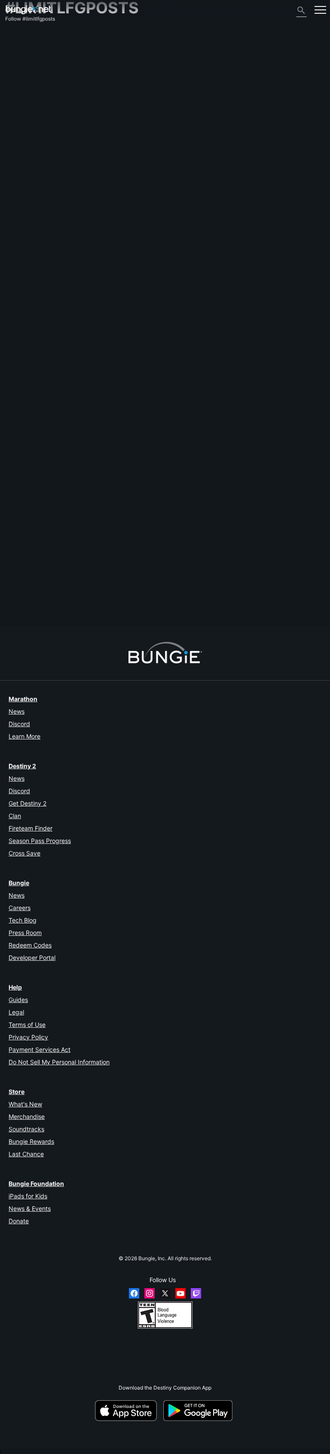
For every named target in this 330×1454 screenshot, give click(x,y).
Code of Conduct (28, 192)
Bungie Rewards (31, 1141)
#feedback (143, 573)
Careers (20, 907)
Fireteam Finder (30, 828)
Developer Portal (32, 957)
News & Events (30, 1208)
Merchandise (27, 1116)
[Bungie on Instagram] (149, 1293)
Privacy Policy (28, 1037)
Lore (14, 61)
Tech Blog (23, 920)
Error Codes (23, 80)
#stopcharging (208, 573)
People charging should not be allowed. (52, 573)
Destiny (28, 9)
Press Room (25, 932)
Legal (16, 1012)
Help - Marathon (29, 177)
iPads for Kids (28, 1196)
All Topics (21, 35)
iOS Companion (28, 119)
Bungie (19, 882)
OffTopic (19, 171)
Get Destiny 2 (27, 803)
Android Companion (33, 125)
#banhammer (173, 573)
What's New (25, 1104)
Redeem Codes (30, 945)
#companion (114, 573)
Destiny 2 (20, 42)
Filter (52, 537)
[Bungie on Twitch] (196, 1293)
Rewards (20, 55)
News (16, 711)
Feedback (21, 48)
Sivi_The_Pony (22, 580)
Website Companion (33, 113)
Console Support (29, 138)
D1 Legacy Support (32, 145)
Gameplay (21, 67)
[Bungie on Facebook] (134, 1293)
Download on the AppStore (128, 1410)
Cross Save (24, 853)
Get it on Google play (199, 1410)
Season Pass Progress (40, 840)
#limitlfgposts (241, 573)
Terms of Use (27, 1024)
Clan (15, 815)
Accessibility (24, 106)
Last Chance (26, 1154)
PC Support (23, 132)
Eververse (21, 93)
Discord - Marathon (32, 183)
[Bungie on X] (165, 1293)
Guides (18, 999)
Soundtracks (26, 1129)
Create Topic (24, 537)
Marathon (23, 699)
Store (16, 1091)
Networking (23, 87)
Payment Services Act (39, 1049)
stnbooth (101, 596)
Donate (19, 1221)
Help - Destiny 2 (29, 74)
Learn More (24, 736)
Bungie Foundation (36, 1183)
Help (15, 987)
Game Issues (24, 100)
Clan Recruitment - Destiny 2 (44, 158)
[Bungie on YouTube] (180, 1293)
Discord (19, 723)
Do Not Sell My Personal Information (59, 1062)
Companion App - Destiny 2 (42, 151)
